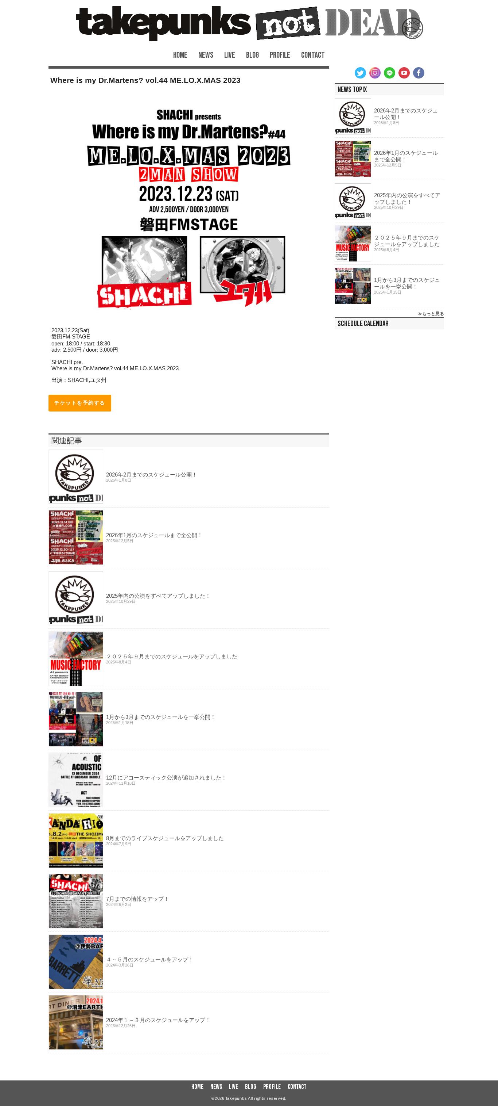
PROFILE (280, 55)
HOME (180, 55)
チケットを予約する (79, 403)
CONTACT (313, 55)
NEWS (205, 55)
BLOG (252, 55)
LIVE (229, 55)
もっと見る (433, 313)
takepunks (236, 1098)
